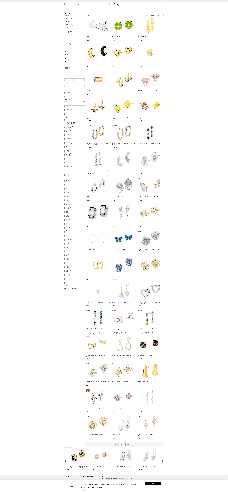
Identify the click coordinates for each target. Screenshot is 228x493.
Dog (67, 201)
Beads (66, 54)
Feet (67, 211)
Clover (67, 197)
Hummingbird (68, 227)
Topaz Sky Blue (69, 155)
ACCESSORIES (128, 7)
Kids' (67, 174)
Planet (67, 254)
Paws (67, 251)
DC (67, 200)
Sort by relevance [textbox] (152, 15)
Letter (67, 235)
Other (67, 114)
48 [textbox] (160, 15)
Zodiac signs (68, 283)
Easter (67, 205)
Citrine (67, 165)
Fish (67, 212)
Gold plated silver (69, 110)
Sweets (67, 267)
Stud (68, 47)
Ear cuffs (68, 21)
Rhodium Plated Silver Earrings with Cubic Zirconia (123, 466)
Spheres (68, 262)
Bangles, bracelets (68, 18)
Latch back (69, 36)
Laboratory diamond (71, 122)
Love (67, 240)
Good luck (68, 219)
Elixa (67, 93)
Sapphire (68, 134)
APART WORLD (139, 7)
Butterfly (68, 189)
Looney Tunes (68, 238)
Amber (67, 162)
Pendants (67, 51)
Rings (66, 15)
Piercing (68, 29)
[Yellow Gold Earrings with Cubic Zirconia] (102, 455)
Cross (67, 199)
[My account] (156, 4)
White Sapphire (69, 138)
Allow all (153, 483)
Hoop (68, 43)
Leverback (69, 40)
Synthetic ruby (68, 146)
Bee (67, 184)
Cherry (67, 195)
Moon (67, 243)
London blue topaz (69, 153)
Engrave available (69, 74)
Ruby (67, 145)
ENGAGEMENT (101, 7)
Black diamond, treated (71, 124)
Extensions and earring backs (70, 70)
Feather (67, 209)
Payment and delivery (68, 478)
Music (67, 246)
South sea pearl (69, 130)
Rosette (67, 256)
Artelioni (68, 92)
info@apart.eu (129, 478)
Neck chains (67, 52)
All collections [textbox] (67, 101)
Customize (153, 487)
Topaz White (68, 151)
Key (67, 230)
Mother (67, 244)
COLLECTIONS (109, 7)
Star (67, 264)
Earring (68, 22)
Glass (67, 147)
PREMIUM (115, 7)
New (89, 15)
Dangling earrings (70, 27)
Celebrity (67, 192)
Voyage (67, 278)
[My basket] (162, 4)
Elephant (67, 208)
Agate (67, 161)
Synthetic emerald (69, 143)
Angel (67, 181)
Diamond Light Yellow (71, 126)
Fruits (67, 215)
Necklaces (67, 50)
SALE (134, 7)
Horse (67, 224)
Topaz (67, 150)
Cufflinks (66, 64)
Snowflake (68, 260)
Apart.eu (65, 9)
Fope (67, 96)
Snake (67, 259)
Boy (67, 188)
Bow (67, 187)
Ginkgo (67, 216)
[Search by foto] (79, 4)
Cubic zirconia (69, 119)
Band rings (67, 65)
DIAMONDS (94, 7)
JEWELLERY (88, 7)
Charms (66, 57)
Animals (68, 183)
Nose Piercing (69, 31)
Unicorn (67, 275)
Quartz (67, 157)
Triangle (68, 274)
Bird (67, 185)
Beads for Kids (68, 55)
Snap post (69, 48)
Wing (67, 279)
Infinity (67, 228)
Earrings (67, 19)
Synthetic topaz (69, 154)
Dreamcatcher (69, 204)
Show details (83, 490)
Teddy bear (68, 270)
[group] (78, 461)
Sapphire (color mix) (69, 139)
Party (67, 250)
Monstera (68, 242)
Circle (67, 196)
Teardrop (68, 268)
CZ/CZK (159, 0)
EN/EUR (156, 0)
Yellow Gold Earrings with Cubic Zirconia (98, 466)
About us (82, 478)
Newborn (67, 247)
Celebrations (67, 61)
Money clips (67, 67)
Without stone (69, 166)
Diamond (68, 120)
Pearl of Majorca (69, 127)
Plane (67, 252)
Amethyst (68, 158)
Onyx (67, 163)
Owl (67, 248)
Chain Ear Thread (70, 44)
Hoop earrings (69, 25)
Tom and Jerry (68, 271)
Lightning (68, 236)
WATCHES (121, 7)
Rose (67, 255)
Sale (86, 15)
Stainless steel (69, 109)
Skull (67, 258)
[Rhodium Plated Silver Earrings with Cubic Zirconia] (126, 455)
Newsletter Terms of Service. (111, 479)
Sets (66, 58)
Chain (67, 193)
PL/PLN (162, 0)
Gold (67, 106)
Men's (67, 175)
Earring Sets (68, 24)
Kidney (68, 39)
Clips (67, 28)
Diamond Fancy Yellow (71, 123)
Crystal (67, 142)
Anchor (67, 180)
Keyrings (66, 68)
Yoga (67, 282)
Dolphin (67, 203)
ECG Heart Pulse (69, 207)
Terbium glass (68, 159)
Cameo (67, 191)
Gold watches (67, 62)
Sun (67, 266)
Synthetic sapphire (69, 135)
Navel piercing (69, 32)
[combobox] (74, 101)
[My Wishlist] (159, 4)
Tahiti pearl (68, 131)
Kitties (67, 231)
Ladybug (68, 232)
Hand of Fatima (69, 220)
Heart (67, 223)
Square (67, 263)
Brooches (67, 60)
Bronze (67, 113)
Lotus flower (68, 239)
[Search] (65, 4)
